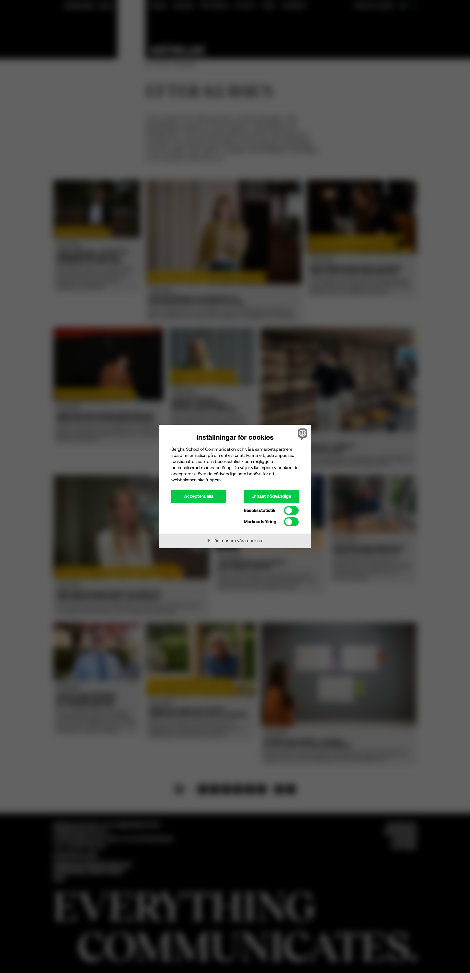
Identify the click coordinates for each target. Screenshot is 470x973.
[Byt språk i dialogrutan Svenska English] (302, 434)
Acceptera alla (198, 496)
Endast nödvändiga (271, 496)
